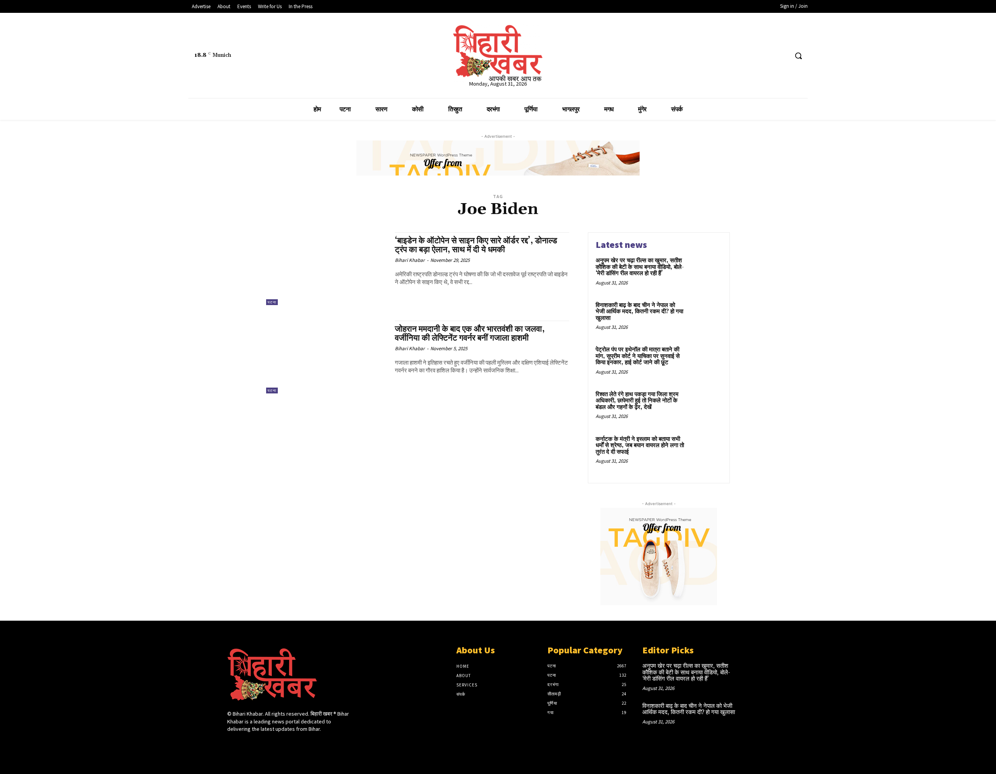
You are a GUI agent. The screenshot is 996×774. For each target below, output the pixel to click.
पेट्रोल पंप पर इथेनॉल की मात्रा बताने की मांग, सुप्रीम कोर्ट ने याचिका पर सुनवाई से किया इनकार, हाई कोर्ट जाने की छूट (638, 356)
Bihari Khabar (410, 260)
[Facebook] (752, 56)
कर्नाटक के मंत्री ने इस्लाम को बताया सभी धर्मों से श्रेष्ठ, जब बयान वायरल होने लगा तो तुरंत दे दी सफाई (640, 445)
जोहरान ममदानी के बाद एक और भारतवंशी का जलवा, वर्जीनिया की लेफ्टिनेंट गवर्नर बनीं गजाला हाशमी (470, 333)
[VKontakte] (273, 744)
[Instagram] (246, 744)
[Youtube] (782, 56)
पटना (272, 302)
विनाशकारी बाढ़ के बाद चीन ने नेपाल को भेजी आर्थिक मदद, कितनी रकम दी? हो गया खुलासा (639, 312)
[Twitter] (767, 56)
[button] (798, 55)
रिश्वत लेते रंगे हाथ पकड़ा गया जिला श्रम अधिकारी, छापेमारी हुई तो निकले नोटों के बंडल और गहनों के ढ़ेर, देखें (637, 401)
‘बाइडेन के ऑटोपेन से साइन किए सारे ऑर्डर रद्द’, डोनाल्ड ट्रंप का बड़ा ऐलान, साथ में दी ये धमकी (476, 245)
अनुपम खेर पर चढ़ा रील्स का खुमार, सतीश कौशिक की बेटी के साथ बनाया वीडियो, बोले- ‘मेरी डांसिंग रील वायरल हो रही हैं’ (640, 267)
